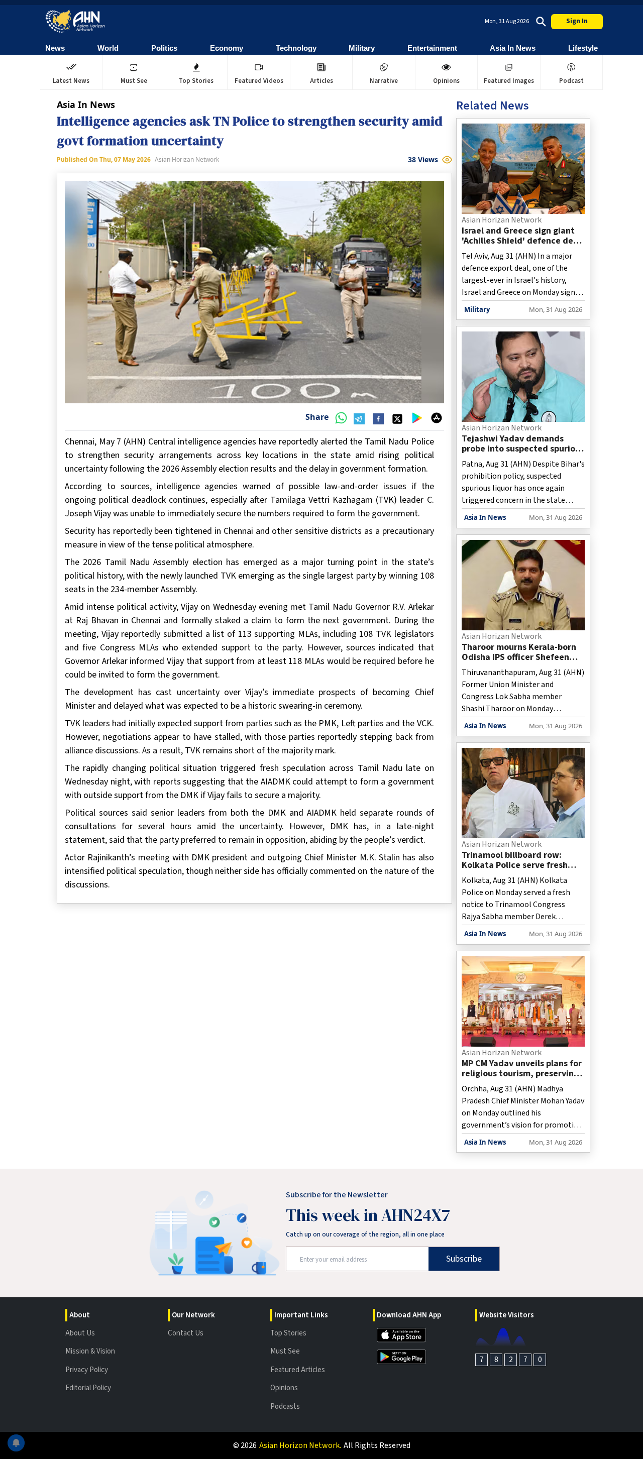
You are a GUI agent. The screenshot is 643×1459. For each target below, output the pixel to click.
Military (362, 48)
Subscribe (464, 1259)
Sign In (577, 21)
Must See (285, 1351)
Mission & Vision (90, 1351)
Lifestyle (583, 48)
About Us (80, 1333)
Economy (226, 48)
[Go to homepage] (75, 21)
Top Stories (288, 1333)
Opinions (284, 1388)
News (55, 48)
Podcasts (285, 1406)
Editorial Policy (88, 1388)
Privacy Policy (86, 1370)
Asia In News (512, 48)
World (108, 48)
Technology (296, 48)
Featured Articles (297, 1370)
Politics (164, 48)
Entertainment (432, 48)
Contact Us (185, 1333)
